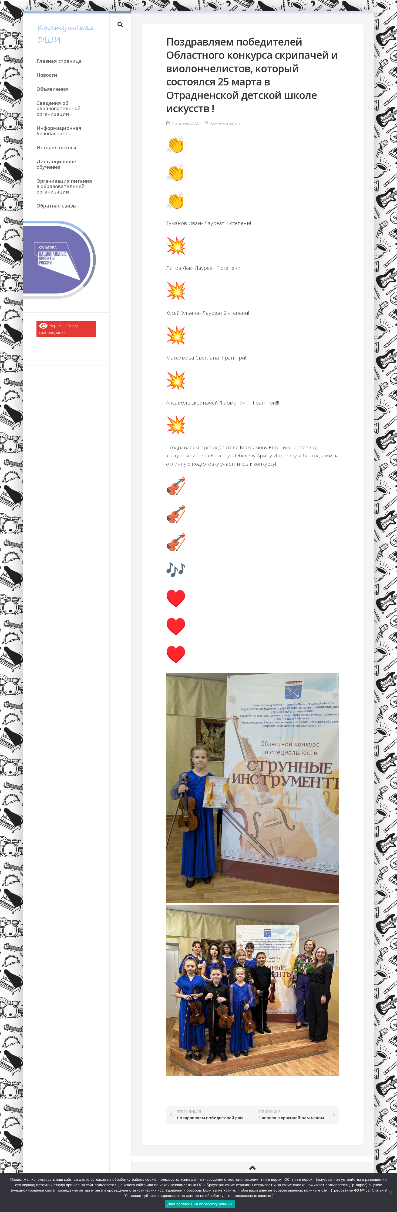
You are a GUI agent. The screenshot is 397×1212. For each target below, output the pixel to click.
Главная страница (59, 61)
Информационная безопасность (58, 131)
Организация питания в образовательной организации (64, 186)
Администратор (225, 123)
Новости (46, 75)
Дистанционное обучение (56, 164)
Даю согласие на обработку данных (199, 1204)
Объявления (52, 89)
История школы (56, 147)
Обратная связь (56, 205)
